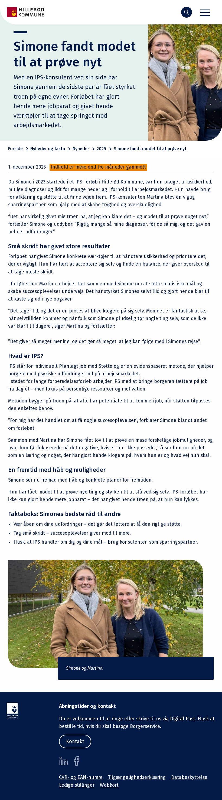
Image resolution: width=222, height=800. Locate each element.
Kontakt (75, 741)
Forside (15, 148)
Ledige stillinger (76, 785)
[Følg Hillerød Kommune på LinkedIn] (63, 761)
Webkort (109, 785)
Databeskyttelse (189, 777)
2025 (101, 148)
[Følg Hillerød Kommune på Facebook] (76, 761)
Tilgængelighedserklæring (137, 777)
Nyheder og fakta (47, 148)
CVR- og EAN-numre (81, 777)
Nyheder (81, 148)
